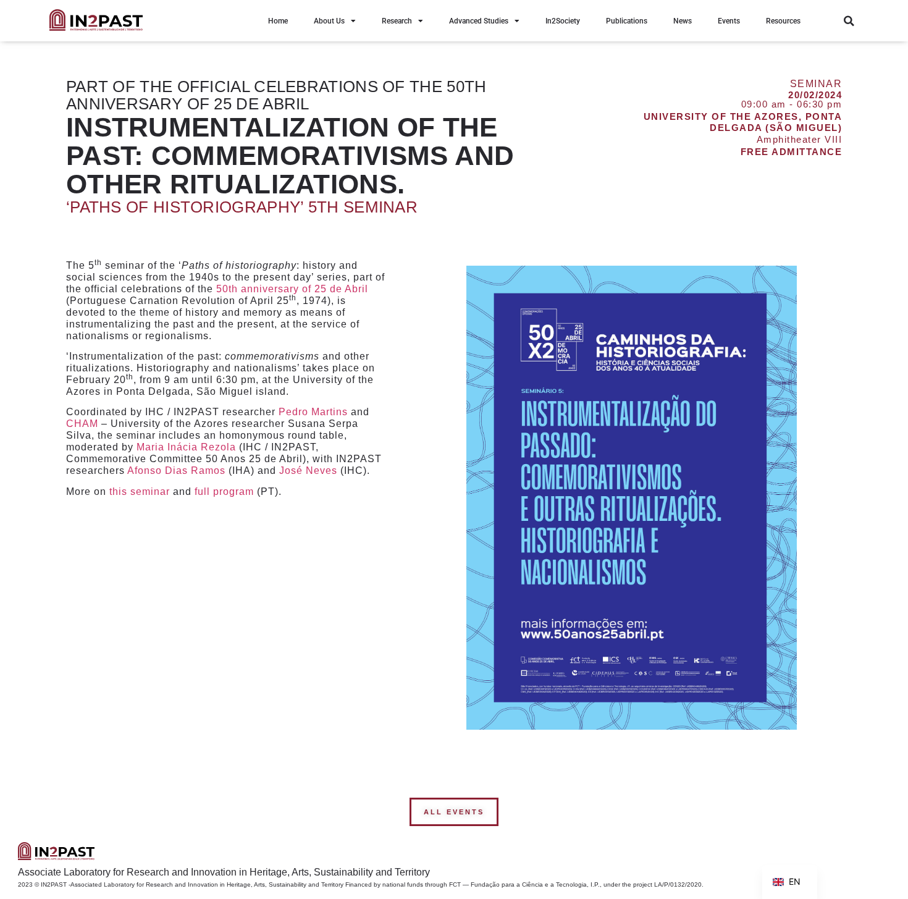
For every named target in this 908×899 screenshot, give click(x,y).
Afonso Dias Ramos (176, 470)
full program (224, 491)
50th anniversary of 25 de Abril (292, 289)
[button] (848, 21)
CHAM (82, 423)
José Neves (308, 470)
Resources (783, 21)
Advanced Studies (478, 21)
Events (729, 21)
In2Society (562, 21)
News (682, 21)
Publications (626, 21)
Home (278, 21)
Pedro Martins (313, 412)
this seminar (139, 491)
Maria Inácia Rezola (186, 447)
